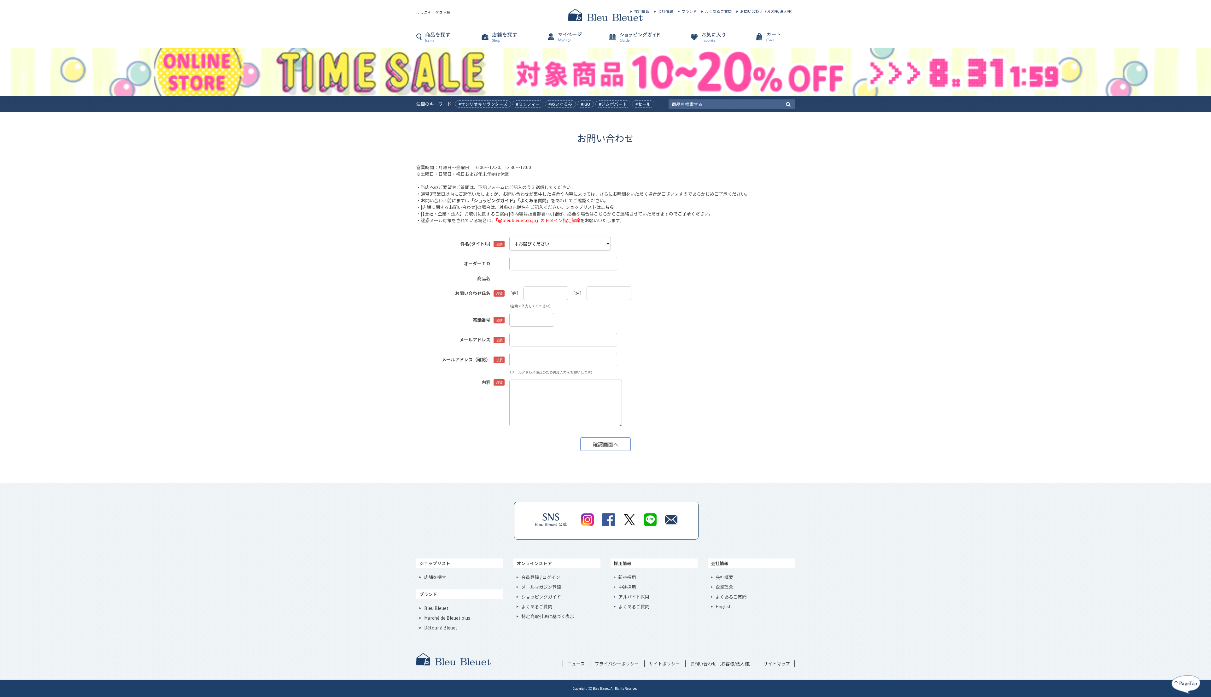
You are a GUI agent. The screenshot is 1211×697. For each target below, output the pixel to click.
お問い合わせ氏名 (472, 293)
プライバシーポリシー (617, 663)
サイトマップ (776, 663)
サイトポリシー (664, 663)
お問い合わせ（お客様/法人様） (767, 11)
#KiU (585, 104)
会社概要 (724, 577)
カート (763, 40)
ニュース (576, 663)
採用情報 (641, 11)
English (724, 606)
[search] (788, 104)
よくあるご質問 (718, 11)
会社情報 (665, 11)
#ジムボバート (613, 104)
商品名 (483, 278)
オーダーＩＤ (477, 263)
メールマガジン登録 (541, 587)
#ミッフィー (528, 104)
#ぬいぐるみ (560, 104)
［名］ (577, 293)
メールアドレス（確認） (466, 359)
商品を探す (447, 40)
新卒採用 (627, 577)
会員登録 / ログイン (540, 577)
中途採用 (627, 587)
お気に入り (700, 40)
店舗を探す (510, 40)
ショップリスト (434, 563)
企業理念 (724, 587)
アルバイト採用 (633, 597)
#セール (643, 104)
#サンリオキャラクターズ (483, 104)
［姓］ (514, 293)
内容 (486, 382)
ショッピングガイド (637, 40)
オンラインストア (534, 563)
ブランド (689, 11)
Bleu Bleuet (436, 608)
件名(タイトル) (475, 243)
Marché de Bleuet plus (447, 618)
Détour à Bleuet (440, 627)
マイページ (574, 40)
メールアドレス (474, 339)
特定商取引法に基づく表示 (547, 616)
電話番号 (481, 319)
